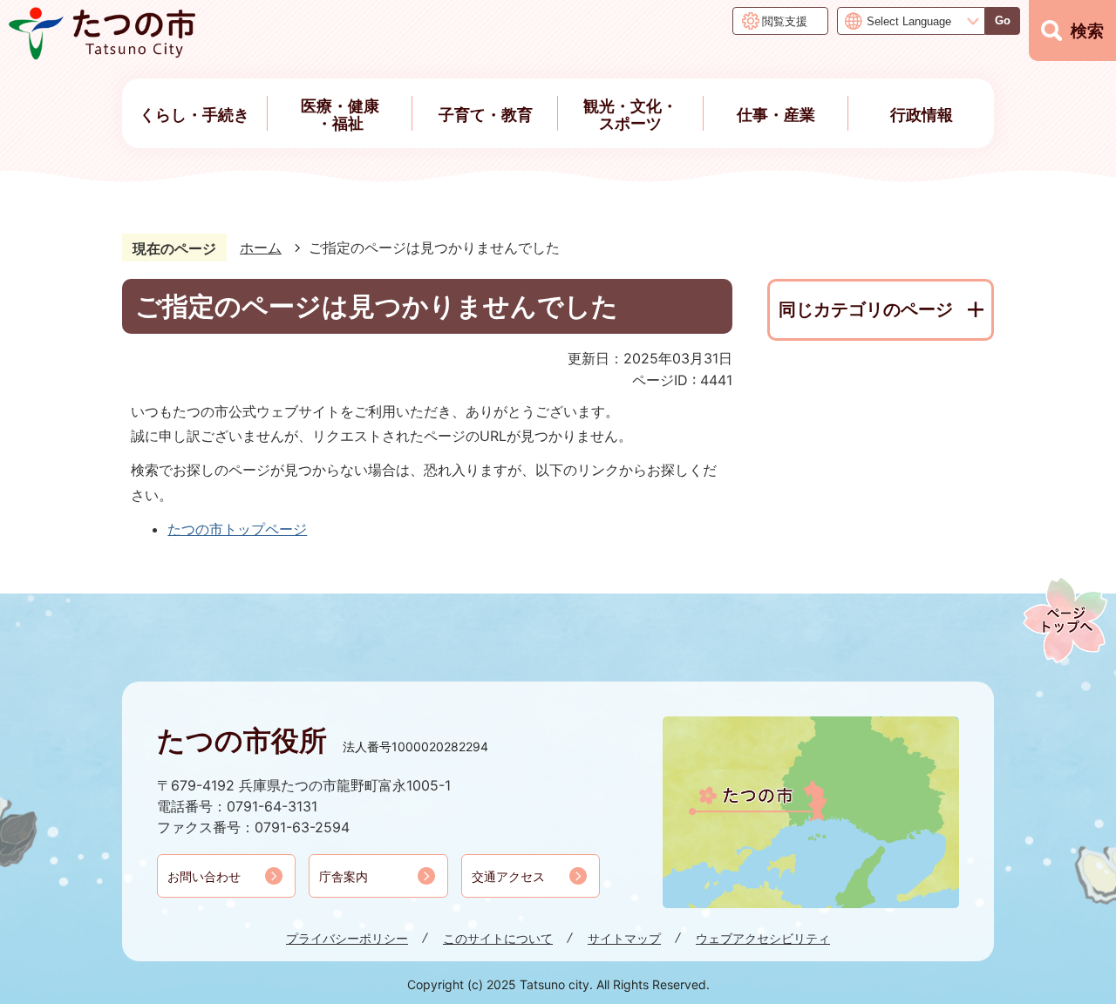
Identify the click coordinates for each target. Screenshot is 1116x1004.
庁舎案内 (343, 876)
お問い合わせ (204, 876)
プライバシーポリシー (347, 938)
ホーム (261, 247)
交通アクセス (508, 876)
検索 (1087, 31)
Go (1003, 20)
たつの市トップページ (237, 529)
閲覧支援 (784, 21)
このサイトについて (498, 938)
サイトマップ (624, 938)
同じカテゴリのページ (866, 309)
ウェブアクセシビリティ (763, 938)
